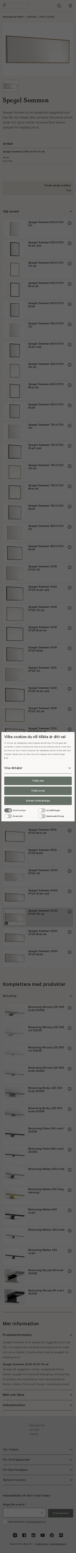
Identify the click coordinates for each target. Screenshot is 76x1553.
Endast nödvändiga (38, 800)
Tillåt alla (38, 780)
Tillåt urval (38, 790)
